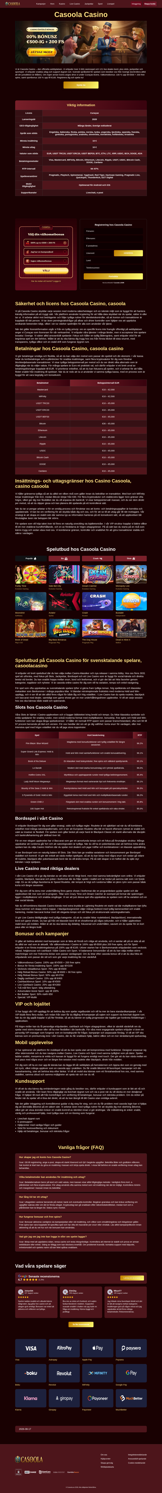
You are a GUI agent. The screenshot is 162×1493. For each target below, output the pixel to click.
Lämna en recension (132, 1278)
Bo (62, 558)
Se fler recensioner (81, 1324)
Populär (29, 558)
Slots (129, 558)
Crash (96, 558)
